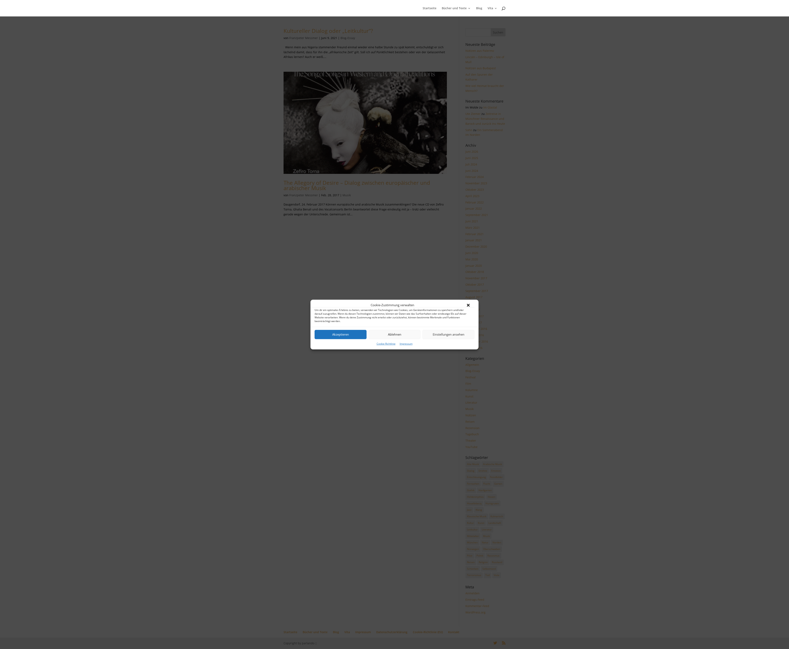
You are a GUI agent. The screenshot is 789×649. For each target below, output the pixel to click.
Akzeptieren (340, 335)
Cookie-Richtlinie (386, 343)
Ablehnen (394, 335)
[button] (468, 305)
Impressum (406, 343)
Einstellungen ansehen (448, 335)
